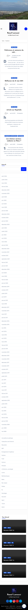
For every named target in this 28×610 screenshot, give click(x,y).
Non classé (14, 47)
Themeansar (19, 608)
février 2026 (5, 186)
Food (3, 458)
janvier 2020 (5, 283)
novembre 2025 (6, 193)
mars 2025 (4, 207)
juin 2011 (4, 379)
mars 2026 (4, 183)
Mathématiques (6, 476)
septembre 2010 (6, 400)
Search (4, 164)
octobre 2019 (5, 290)
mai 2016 (4, 328)
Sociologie (20, 135)
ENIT (3, 448)
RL (9, 55)
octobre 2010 (5, 397)
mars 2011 (4, 390)
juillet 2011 (4, 376)
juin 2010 (4, 407)
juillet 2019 (4, 293)
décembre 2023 (6, 224)
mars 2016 (4, 334)
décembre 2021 (5, 248)
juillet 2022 (4, 231)
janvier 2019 (5, 300)
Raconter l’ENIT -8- (9, 560)
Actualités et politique (7, 438)
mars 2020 (4, 276)
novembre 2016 (5, 324)
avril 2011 (4, 386)
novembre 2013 (5, 359)
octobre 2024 (5, 217)
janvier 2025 (5, 210)
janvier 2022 (5, 245)
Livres (3, 472)
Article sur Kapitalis (14, 110)
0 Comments (14, 57)
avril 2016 (4, 331)
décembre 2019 (5, 286)
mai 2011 (4, 383)
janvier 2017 (5, 317)
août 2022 (4, 228)
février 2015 (5, 345)
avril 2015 (4, 338)
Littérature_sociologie (7, 469)
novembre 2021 (5, 252)
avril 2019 (4, 297)
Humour (4, 462)
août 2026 (4, 176)
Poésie (3, 486)
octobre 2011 (5, 369)
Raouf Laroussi (13, 33)
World (3, 507)
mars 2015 (4, 341)
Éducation (4, 445)
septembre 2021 (6, 259)
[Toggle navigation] (1, 28)
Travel (3, 503)
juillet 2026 (4, 179)
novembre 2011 (5, 366)
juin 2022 (4, 234)
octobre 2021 (5, 255)
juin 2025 (4, 200)
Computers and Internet (11, 135)
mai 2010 (4, 410)
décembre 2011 (5, 362)
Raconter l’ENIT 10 (9, 530)
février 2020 (5, 279)
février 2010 (5, 417)
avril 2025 (4, 203)
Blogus (12, 608)
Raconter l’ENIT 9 (9, 545)
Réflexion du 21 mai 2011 (14, 81)
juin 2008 (4, 428)
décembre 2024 (6, 214)
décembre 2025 (6, 190)
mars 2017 (4, 314)
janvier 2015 (5, 348)
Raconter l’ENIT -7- (9, 575)
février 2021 (5, 262)
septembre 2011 (6, 372)
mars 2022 (4, 241)
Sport (3, 500)
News (3, 479)
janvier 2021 (5, 266)
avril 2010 (4, 414)
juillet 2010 (4, 403)
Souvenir (4, 496)
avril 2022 (4, 238)
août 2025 (4, 197)
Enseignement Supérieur (8, 452)
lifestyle (4, 465)
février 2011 (5, 393)
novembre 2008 (6, 424)
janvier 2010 (5, 421)
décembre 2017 (5, 307)
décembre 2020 (6, 269)
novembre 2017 (5, 310)
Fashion (4, 455)
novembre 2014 (5, 352)
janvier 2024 (5, 221)
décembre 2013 (5, 355)
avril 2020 (4, 272)
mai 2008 (4, 431)
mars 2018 (4, 303)
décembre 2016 (5, 321)
